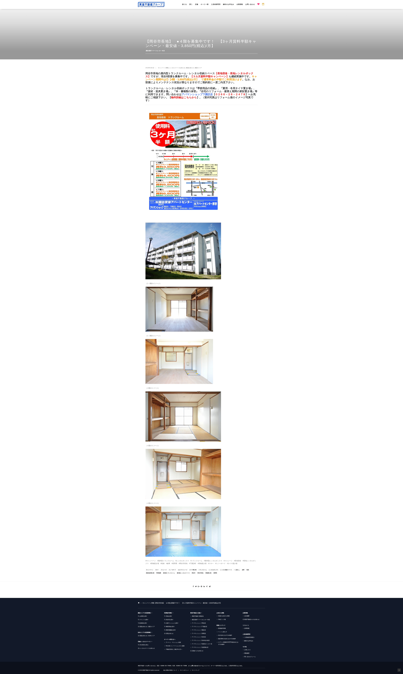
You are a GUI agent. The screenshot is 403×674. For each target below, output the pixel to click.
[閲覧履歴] (263, 4)
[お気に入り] (258, 4)
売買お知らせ (169, 633)
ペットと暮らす (222, 632)
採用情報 (246, 628)
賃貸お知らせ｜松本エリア (147, 635)
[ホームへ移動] (139, 603)
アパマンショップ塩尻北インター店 (202, 644)
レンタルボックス (213, 569)
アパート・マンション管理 (173, 642)
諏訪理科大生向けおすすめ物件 (227, 638)
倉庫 (243, 569)
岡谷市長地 (200, 573)
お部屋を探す (143, 616)
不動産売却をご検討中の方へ (174, 649)
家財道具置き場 (150, 573)
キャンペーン (149, 569)
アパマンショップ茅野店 (199, 633)
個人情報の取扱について (170, 670)
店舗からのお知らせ (197, 651)
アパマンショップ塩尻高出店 (200, 647)
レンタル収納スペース (226, 569)
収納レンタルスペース (144, 641)
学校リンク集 (222, 619)
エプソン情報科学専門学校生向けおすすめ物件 (228, 643)
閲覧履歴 (246, 653)
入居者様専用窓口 (249, 637)
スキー (157, 569)
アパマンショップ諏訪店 (199, 630)
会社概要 (246, 616)
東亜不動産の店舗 (195, 613)
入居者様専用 (215, 4)
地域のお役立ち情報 (224, 616)
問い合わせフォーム (250, 656)
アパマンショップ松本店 (199, 637)
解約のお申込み (228, 4)
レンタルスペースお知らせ (177, 68)
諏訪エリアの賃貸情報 (144, 613)
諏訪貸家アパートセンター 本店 (155, 50)
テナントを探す (144, 619)
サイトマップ (195, 670)
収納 (248, 569)
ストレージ (164, 569)
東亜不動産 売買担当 (198, 616)
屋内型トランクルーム (169, 573)
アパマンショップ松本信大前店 (201, 640)
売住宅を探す (169, 619)
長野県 (215, 573)
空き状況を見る (144, 645)
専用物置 (158, 573)
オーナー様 (205, 4)
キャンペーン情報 (163, 68)
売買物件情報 (168, 613)
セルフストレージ (182, 569)
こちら (225, 665)
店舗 (196, 4)
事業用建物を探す (171, 630)
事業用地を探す (170, 626)
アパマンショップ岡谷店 (199, 623)
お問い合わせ (250, 4)
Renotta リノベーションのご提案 (175, 646)
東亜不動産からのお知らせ (251, 619)
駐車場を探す (143, 623)
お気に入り (247, 649)
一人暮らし (237, 569)
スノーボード (172, 569)
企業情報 (240, 4)
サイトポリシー (184, 670)
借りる (184, 4)
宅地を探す (169, 616)
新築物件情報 (222, 628)
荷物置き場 (208, 573)
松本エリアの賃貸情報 (144, 632)
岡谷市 (193, 573)
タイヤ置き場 (192, 569)
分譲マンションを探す (172, 623)
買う (190, 4)
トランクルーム (203, 569)
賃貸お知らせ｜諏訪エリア (194, 68)
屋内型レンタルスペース (183, 573)
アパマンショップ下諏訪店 (197, 94)
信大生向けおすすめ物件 (225, 635)
